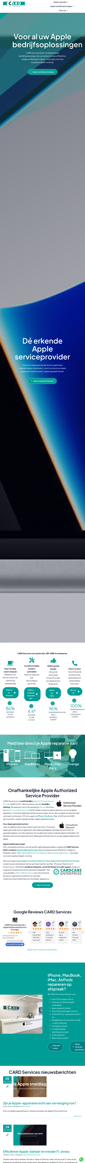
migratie (24, 853)
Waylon (66, 923)
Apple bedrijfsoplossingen (27, 850)
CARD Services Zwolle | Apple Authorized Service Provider (15, 927)
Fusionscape (53, 923)
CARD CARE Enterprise (24, 873)
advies (65, 853)
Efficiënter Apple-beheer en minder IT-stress (36, 1151)
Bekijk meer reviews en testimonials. (42, 950)
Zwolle (42, 807)
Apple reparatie (25, 1106)
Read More (77, 1116)
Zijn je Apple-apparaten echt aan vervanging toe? (39, 1103)
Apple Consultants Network (17, 810)
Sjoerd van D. (40, 923)
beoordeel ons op (14, 944)
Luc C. (79, 923)
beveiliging (55, 853)
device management (39, 853)
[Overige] (73, 750)
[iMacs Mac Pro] (52, 750)
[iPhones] (11, 750)
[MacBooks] (32, 750)
